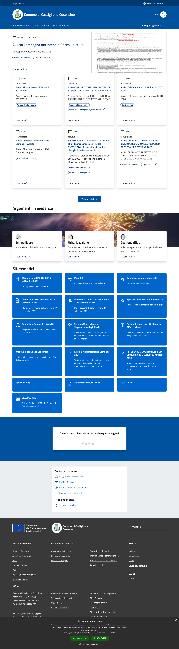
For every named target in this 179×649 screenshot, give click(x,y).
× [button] (176, 620)
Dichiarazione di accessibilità (102, 612)
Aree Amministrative (21, 555)
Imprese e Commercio (60, 555)
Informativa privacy (98, 602)
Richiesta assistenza (60, 607)
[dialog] (89, 633)
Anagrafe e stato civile (61, 551)
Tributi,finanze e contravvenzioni (104, 555)
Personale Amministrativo (24, 574)
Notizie (132, 551)
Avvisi (20, 37)
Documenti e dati (20, 579)
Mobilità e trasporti (59, 560)
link (114, 633)
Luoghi (132, 573)
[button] (89, 644)
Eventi (132, 578)
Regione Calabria (19, 3)
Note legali (95, 607)
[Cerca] (163, 14)
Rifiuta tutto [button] (100, 638)
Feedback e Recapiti (99, 616)
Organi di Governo (20, 551)
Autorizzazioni (96, 565)
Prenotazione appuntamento (64, 593)
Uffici (14, 560)
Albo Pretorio (96, 598)
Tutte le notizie (88, 199)
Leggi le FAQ (56, 602)
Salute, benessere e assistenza (103, 560)
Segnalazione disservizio (62, 598)
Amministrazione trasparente (103, 593)
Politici (15, 570)
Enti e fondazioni (19, 565)
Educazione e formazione (101, 551)
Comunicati (134, 555)
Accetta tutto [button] (79, 638)
